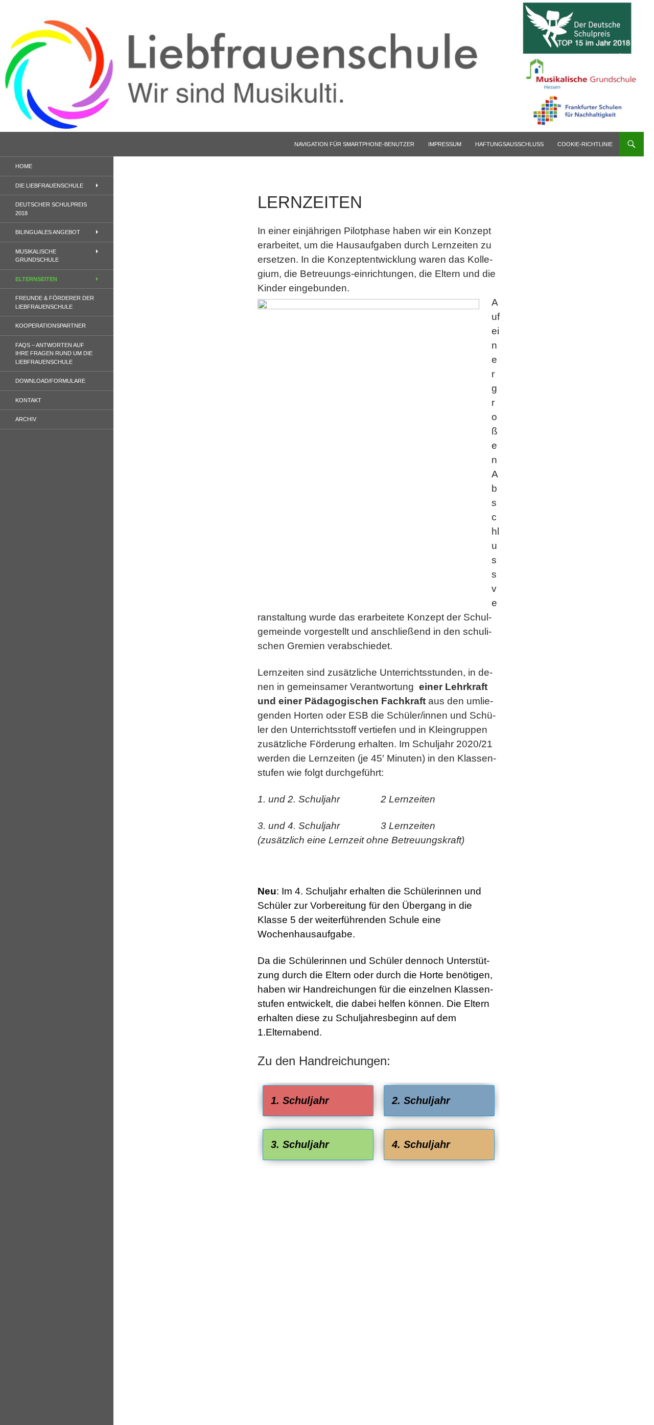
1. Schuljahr (300, 1100)
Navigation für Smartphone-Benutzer (354, 144)
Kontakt (28, 400)
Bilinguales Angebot (47, 232)
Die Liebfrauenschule (49, 185)
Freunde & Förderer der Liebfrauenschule (54, 302)
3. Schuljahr (300, 1144)
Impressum (444, 144)
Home (23, 166)
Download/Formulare (50, 381)
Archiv (25, 419)
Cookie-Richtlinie (585, 144)
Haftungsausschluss (509, 144)
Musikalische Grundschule (37, 255)
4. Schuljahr (421, 1144)
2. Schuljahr (421, 1100)
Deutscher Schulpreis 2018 (51, 208)
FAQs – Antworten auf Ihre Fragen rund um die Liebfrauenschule (53, 353)
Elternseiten (36, 279)
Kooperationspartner (50, 326)
